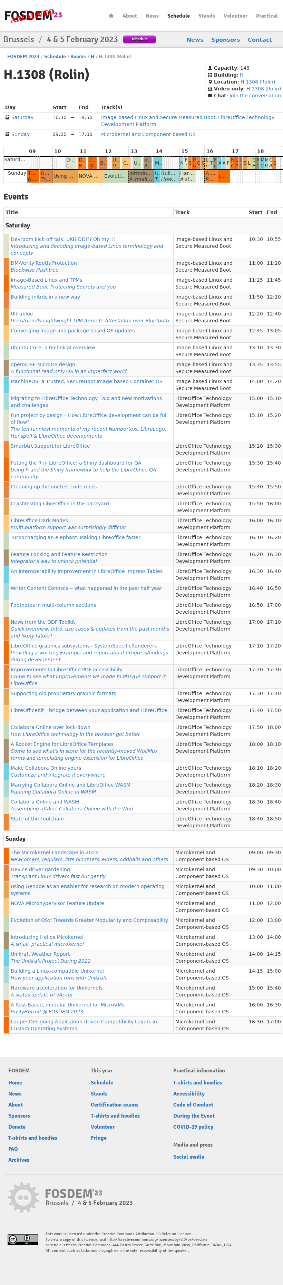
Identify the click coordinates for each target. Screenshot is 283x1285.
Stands (206, 15)
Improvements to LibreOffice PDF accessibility (89, 676)
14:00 (256, 381)
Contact (260, 40)
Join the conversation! (256, 95)
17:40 (274, 693)
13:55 (274, 364)
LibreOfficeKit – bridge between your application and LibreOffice (89, 710)
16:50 (274, 588)
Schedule (178, 15)
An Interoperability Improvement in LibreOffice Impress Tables (87, 571)
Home (111, 15)
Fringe (99, 1138)
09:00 (256, 852)
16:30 (274, 554)
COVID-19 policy (193, 1126)
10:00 (274, 869)
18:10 (274, 744)
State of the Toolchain (37, 818)
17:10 (274, 622)
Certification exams (114, 1104)
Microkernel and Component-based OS (148, 134)
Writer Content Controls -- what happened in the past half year (86, 588)
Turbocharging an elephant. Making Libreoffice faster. (76, 537)
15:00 (256, 398)
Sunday (20, 134)
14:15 (274, 954)
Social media (188, 1156)
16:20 (274, 537)
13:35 (256, 364)
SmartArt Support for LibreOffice (50, 446)
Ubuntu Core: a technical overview (53, 347)
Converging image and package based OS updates (73, 330)
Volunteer (235, 15)
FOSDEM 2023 (23, 56)
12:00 (274, 903)
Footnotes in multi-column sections (53, 605)
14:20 (274, 381)
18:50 (274, 818)
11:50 (256, 297)
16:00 (274, 503)
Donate (17, 1126)
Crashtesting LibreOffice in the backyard (60, 503)
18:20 (274, 768)
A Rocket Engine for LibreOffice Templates (84, 751)
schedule (139, 38)
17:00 (274, 605)
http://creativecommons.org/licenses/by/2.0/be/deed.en (157, 1239)
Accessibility (189, 1093)
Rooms (78, 56)
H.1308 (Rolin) (258, 82)
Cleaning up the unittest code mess (54, 486)
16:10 (274, 520)
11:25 (256, 280)
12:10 (274, 297)
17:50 (274, 710)
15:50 (274, 486)
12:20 (256, 314)
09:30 (274, 852)
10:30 (256, 239)
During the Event (194, 1115)
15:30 (274, 446)
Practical (267, 15)
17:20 (274, 646)
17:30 (274, 669)
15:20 (274, 415)
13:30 (274, 347)
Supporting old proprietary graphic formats (63, 693)
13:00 (274, 920)
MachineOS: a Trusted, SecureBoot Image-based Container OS (87, 381)
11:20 (274, 263)
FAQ (13, 1149)
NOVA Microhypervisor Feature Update (57, 903)
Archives (18, 1160)
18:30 (274, 785)
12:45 (256, 330)
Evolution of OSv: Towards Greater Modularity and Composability (89, 920)
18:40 (274, 802)
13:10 (256, 347)
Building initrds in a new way (45, 297)
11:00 (256, 263)
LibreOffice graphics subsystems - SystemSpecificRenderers (89, 652)
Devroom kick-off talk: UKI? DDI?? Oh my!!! (87, 246)
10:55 (274, 239)
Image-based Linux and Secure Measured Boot (158, 117)
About (130, 15)
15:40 (274, 463)
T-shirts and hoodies (32, 1138)
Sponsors (225, 40)
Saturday (22, 117)
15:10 (274, 398)
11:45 (274, 280)
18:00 (274, 727)
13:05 (274, 330)
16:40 (274, 571)
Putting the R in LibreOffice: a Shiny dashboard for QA (83, 469)
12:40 (274, 314)
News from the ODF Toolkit (90, 629)
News (152, 15)
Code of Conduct (193, 1104)
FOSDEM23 (33, 16)
